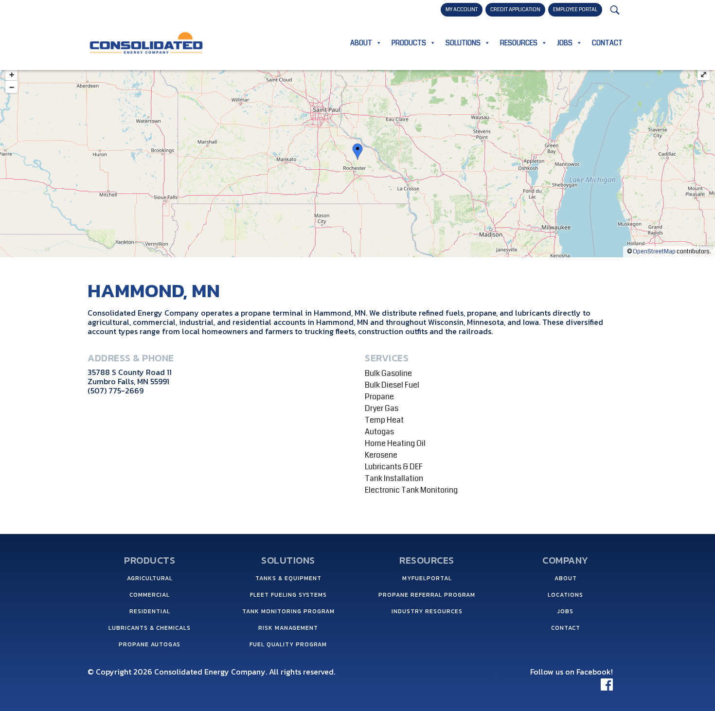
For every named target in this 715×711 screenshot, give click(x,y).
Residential (149, 611)
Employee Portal (575, 9)
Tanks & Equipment (288, 578)
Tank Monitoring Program (288, 611)
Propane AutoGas (149, 644)
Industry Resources (427, 611)
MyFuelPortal (427, 578)
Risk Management (288, 627)
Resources (518, 43)
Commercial (149, 594)
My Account (462, 9)
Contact (607, 43)
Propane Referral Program (426, 594)
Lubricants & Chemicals (149, 627)
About (361, 43)
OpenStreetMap (654, 252)
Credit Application (515, 9)
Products (409, 43)
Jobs (564, 43)
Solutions (463, 43)
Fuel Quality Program (288, 644)
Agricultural (150, 578)
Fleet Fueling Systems (288, 594)
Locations (565, 594)
